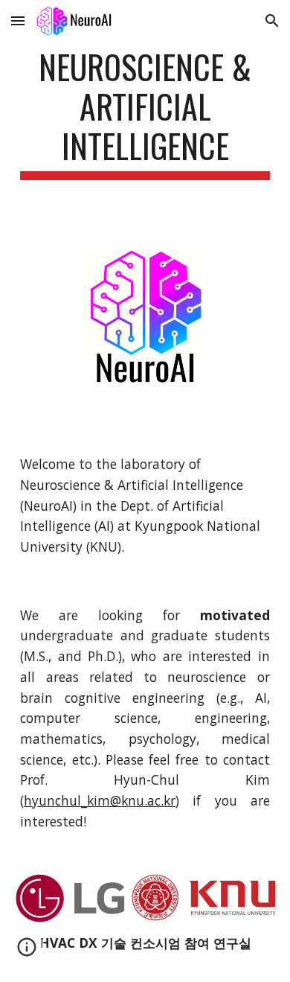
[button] (18, 20)
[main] (145, 114)
